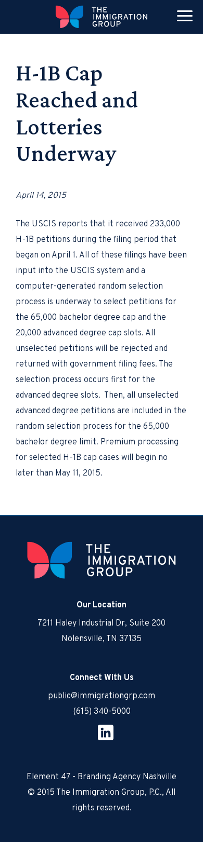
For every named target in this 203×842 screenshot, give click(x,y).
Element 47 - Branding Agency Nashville (101, 777)
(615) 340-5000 (102, 712)
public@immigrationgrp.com (101, 696)
